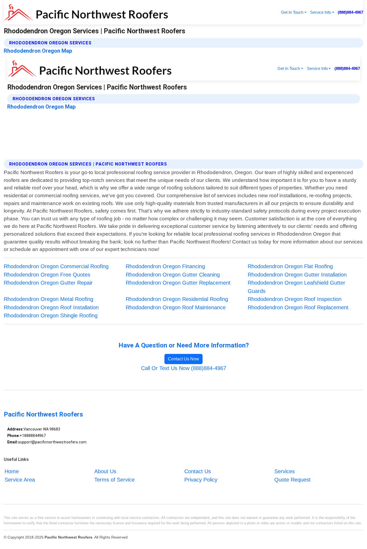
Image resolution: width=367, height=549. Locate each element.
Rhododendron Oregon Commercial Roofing (56, 266)
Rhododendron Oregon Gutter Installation (297, 275)
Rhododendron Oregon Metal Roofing (48, 299)
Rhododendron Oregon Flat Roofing (290, 266)
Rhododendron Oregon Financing (165, 266)
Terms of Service (114, 480)
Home (12, 471)
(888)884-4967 (350, 12)
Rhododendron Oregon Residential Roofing (177, 299)
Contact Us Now (183, 359)
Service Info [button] (320, 12)
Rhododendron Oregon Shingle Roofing (51, 315)
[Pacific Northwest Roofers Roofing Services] (86, 12)
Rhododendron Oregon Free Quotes (47, 275)
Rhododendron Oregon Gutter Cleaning (173, 275)
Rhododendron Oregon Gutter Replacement (178, 283)
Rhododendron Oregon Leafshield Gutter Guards (296, 287)
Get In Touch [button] (292, 12)
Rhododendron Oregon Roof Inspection (294, 299)
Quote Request (292, 480)
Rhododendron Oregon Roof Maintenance (176, 307)
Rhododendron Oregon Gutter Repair (48, 283)
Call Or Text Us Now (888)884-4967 (183, 368)
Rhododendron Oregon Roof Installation (51, 307)
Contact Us (197, 471)
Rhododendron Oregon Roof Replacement (298, 307)
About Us (105, 471)
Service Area (20, 480)
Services (284, 471)
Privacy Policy (200, 480)
